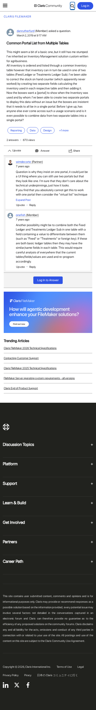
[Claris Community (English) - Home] (48, 5)
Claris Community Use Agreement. (65, 641)
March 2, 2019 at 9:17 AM (31, 35)
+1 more (64, 130)
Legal (80, 666)
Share (76, 150)
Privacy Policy (11, 675)
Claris (6, 427)
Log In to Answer (48, 280)
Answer (45, 150)
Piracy (27, 675)
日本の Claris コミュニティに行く (57, 675)
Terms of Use (64, 666)
